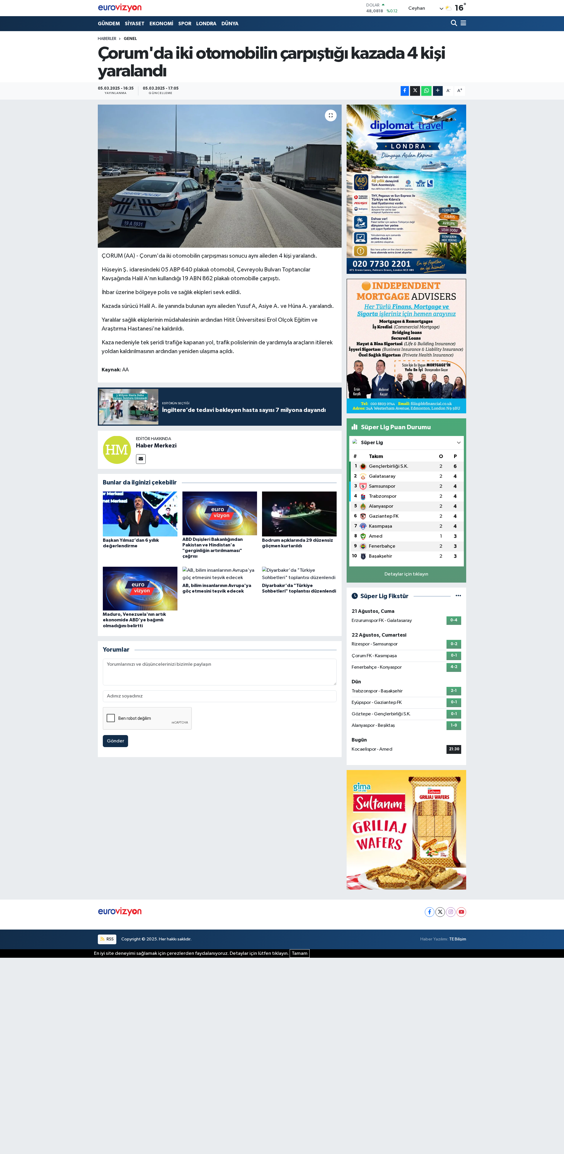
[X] (440, 912)
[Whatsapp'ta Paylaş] (426, 91)
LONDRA (206, 23)
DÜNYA (230, 23)
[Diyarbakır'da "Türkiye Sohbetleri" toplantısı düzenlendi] (299, 573)
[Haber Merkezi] (117, 449)
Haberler (107, 39)
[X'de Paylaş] (415, 91)
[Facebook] (429, 912)
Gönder (115, 741)
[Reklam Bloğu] (406, 189)
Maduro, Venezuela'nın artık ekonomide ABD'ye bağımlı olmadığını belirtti (134, 620)
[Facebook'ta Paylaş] (405, 91)
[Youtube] (461, 912)
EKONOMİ (161, 23)
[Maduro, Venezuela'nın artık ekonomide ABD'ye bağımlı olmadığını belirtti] (140, 588)
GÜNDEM (109, 23)
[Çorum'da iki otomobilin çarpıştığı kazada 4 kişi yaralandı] (220, 176)
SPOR (184, 23)
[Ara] (454, 23)
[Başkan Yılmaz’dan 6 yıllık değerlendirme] (140, 513)
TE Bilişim (457, 939)
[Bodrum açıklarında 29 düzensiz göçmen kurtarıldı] (299, 513)
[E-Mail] (141, 459)
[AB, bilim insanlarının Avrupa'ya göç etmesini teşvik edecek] (219, 573)
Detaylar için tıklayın (406, 574)
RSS (110, 939)
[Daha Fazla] (438, 91)
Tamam (300, 953)
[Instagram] (451, 912)
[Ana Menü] (462, 23)
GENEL (130, 39)
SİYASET (135, 23)
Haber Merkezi (156, 446)
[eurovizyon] (120, 7)
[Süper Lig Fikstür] (458, 596)
